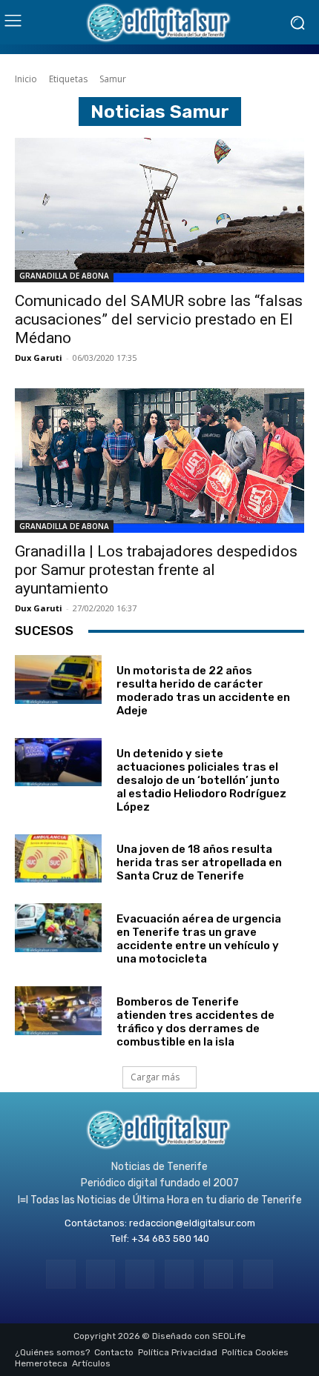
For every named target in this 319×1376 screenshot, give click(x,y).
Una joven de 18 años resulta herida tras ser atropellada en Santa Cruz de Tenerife (199, 862)
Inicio (26, 79)
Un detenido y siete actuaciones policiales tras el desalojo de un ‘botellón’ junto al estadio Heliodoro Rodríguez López (201, 780)
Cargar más (155, 1077)
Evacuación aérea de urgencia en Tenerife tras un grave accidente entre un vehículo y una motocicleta (198, 938)
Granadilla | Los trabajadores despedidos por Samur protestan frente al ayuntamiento (156, 569)
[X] (218, 1274)
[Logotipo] (159, 22)
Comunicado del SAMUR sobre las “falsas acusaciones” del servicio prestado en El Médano (159, 319)
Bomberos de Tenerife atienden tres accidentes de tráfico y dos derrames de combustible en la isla (195, 1021)
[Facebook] (60, 1274)
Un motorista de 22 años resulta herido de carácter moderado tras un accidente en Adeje (203, 690)
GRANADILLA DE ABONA (64, 275)
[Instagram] (100, 1274)
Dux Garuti (38, 357)
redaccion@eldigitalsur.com (192, 1223)
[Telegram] (139, 1274)
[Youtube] (257, 1274)
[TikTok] (179, 1274)
